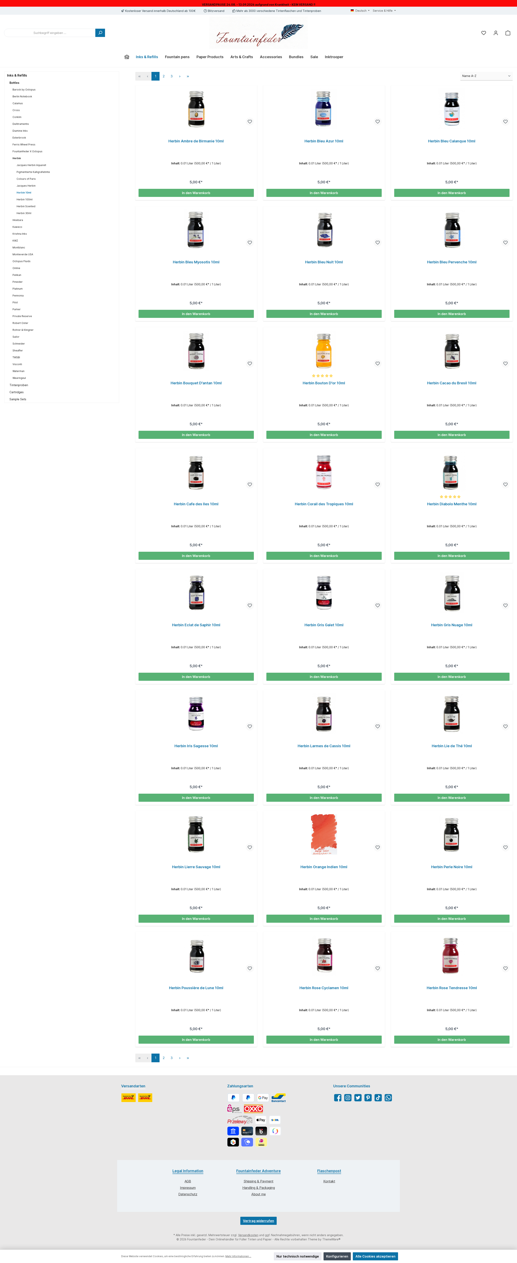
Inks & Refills (17, 75)
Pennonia (18, 295)
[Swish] (275, 1131)
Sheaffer (18, 350)
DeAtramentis (21, 123)
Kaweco (17, 226)
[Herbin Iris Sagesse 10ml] (196, 713)
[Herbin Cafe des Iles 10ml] (196, 471)
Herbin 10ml (24, 192)
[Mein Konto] (496, 33)
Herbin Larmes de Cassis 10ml (324, 746)
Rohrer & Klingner (23, 329)
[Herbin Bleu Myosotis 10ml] (196, 229)
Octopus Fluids (21, 261)
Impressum (188, 1188)
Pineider (18, 281)
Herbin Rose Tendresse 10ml (452, 988)
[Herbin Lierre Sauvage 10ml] (196, 834)
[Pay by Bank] (233, 1131)
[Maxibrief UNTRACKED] (145, 1097)
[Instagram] (347, 1097)
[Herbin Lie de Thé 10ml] (452, 713)
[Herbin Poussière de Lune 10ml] (196, 955)
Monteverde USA (23, 254)
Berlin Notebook (22, 96)
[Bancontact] (278, 1097)
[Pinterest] (368, 1097)
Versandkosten (248, 1235)
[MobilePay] (247, 1142)
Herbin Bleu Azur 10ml (324, 141)
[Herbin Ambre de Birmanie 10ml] (196, 108)
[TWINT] (233, 1142)
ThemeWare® (331, 1239)
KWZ (15, 240)
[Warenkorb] (508, 33)
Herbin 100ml (25, 199)
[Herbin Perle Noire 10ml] (452, 834)
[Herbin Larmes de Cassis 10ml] (324, 713)
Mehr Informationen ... (238, 1256)
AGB (188, 1181)
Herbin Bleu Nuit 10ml (324, 262)
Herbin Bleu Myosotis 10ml (196, 262)
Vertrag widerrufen (258, 1221)
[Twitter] (358, 1097)
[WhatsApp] (388, 1097)
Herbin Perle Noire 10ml (451, 867)
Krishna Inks (20, 233)
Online (16, 268)
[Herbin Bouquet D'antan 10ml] (196, 350)
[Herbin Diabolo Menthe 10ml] (452, 471)
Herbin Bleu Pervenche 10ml (452, 262)
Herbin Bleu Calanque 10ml (451, 141)
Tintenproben (18, 385)
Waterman (18, 371)
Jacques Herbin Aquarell (31, 165)
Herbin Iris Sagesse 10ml (196, 746)
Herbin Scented (26, 206)
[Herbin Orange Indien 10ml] (324, 834)
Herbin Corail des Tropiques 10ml (324, 504)
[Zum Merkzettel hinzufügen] (250, 122)
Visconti (17, 364)
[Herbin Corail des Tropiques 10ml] (324, 471)
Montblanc (19, 247)
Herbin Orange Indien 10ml (324, 867)
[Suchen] (100, 33)
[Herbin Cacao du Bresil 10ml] (452, 350)
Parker (17, 309)
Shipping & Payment (258, 1181)
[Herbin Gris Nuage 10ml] (452, 592)
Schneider (19, 343)
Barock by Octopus (24, 89)
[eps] (234, 1108)
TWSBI (16, 357)
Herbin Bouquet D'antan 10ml (196, 383)
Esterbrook (19, 137)
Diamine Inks (20, 130)
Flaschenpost (329, 1171)
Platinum (18, 288)
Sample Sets (17, 399)
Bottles (14, 82)
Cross (16, 110)
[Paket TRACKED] (128, 1097)
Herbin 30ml (24, 213)
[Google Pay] (263, 1097)
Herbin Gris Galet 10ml (324, 625)
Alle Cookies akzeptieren (375, 1256)
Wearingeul (19, 377)
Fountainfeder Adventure (258, 1171)
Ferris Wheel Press (24, 144)
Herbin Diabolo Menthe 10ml (452, 504)
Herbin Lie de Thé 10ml (452, 746)
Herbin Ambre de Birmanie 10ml (196, 141)
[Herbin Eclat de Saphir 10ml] (196, 592)
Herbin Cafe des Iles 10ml (196, 504)
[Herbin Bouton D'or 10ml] (324, 350)
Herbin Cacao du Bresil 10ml (451, 383)
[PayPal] (233, 1097)
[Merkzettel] (484, 33)
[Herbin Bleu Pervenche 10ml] (452, 229)
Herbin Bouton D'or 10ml (324, 383)
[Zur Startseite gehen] (258, 33)
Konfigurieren (337, 1256)
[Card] (247, 1131)
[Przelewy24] (240, 1119)
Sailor (16, 336)
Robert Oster (20, 323)
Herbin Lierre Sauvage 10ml (196, 867)
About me (258, 1194)
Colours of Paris (26, 178)
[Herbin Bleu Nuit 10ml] (324, 229)
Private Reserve (22, 316)
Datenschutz (187, 1194)
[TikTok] (378, 1097)
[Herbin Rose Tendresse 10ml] (452, 955)
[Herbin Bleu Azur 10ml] (324, 108)
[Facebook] (337, 1097)
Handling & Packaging (258, 1188)
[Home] (126, 57)
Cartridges (16, 392)
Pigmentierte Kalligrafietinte (33, 171)
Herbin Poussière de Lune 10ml (196, 988)
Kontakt (329, 1181)
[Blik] (261, 1131)
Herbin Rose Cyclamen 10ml (323, 988)
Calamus (18, 103)
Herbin (17, 158)
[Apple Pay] (261, 1119)
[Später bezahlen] (248, 1097)
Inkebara (18, 220)
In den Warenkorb (196, 193)
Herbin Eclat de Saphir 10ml (196, 625)
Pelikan (17, 274)
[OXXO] (253, 1108)
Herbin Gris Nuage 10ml (451, 625)
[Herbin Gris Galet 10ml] (324, 592)
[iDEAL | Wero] (261, 1142)
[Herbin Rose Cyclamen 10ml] (324, 955)
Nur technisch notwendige (297, 1256)
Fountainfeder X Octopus (27, 151)
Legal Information (187, 1171)
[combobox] (50, 33)
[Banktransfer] (275, 1119)
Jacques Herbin (26, 185)
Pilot (15, 302)
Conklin (17, 117)
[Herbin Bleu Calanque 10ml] (452, 108)
